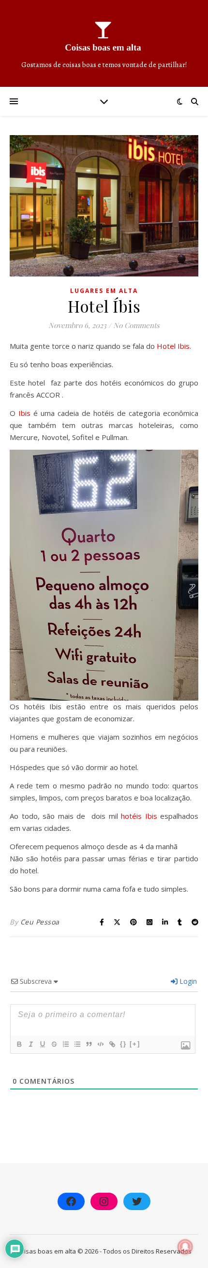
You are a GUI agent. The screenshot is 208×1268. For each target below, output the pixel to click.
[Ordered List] (65, 1044)
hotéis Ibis (139, 816)
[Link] (112, 1044)
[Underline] (42, 1044)
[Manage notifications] (185, 1246)
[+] (135, 1043)
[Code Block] (100, 1044)
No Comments (136, 325)
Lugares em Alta (104, 291)
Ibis (24, 413)
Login (187, 981)
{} (123, 1043)
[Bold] (19, 1044)
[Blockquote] (88, 1044)
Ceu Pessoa (39, 921)
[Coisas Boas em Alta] (104, 43)
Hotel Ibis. (174, 346)
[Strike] (53, 1044)
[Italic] (30, 1044)
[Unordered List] (77, 1044)
